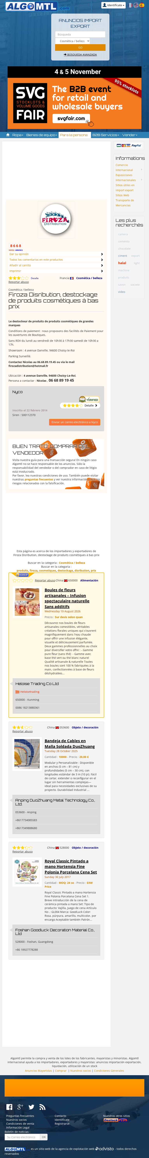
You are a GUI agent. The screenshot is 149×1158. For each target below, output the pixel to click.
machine (123, 270)
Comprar (61, 1070)
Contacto (60, 1116)
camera (123, 234)
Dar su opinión (19, 254)
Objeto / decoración (85, 727)
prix (93, 570)
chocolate (124, 248)
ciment (122, 256)
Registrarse (62, 1123)
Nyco (17, 392)
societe (135, 284)
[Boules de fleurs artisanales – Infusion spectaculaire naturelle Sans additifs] (27, 602)
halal (122, 263)
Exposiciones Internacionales (126, 177)
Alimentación (89, 580)
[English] (136, 5)
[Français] (130, 5)
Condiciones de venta (20, 1123)
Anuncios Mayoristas (38, 1070)
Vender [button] (129, 135)
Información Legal (17, 1127)
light (137, 263)
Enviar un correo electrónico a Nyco (75, 422)
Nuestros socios (80, 1070)
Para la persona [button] (74, 135)
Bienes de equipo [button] (41, 135)
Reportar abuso (19, 282)
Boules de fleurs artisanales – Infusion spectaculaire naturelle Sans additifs (67, 598)
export (135, 256)
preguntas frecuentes (39, 479)
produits (22, 570)
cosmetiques (47, 570)
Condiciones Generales (109, 1070)
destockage (65, 570)
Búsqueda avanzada (82, 54)
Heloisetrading (29, 692)
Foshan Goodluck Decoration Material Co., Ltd (54, 932)
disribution (81, 570)
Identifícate (62, 1120)
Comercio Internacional (124, 167)
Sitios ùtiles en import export (125, 187)
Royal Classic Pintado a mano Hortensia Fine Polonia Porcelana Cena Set (71, 866)
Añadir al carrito (20, 265)
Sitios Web (122, 195)
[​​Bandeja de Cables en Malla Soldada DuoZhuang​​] (27, 754)
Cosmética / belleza (89, 278)
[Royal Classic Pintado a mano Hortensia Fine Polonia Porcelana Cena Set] (27, 871)
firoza (33, 570)
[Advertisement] (56, 172)
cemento (123, 241)
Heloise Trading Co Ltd (37, 683)
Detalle (35, 278)
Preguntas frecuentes (20, 1116)
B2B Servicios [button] (105, 135)
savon (122, 284)
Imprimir (15, 271)
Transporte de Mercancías (125, 202)
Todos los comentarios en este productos (36, 259)
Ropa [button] (17, 135)
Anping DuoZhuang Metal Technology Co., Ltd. (55, 802)
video (121, 292)
